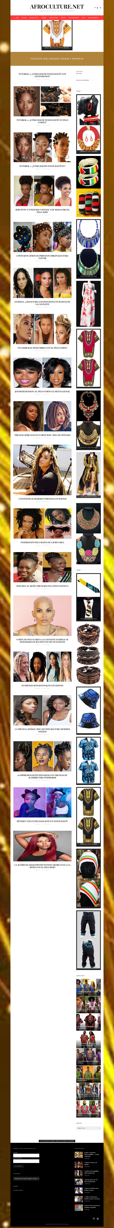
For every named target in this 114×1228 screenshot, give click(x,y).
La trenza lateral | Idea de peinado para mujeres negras (42, 730)
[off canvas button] (14, 8)
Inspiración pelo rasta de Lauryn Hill (42, 542)
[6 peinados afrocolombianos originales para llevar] (42, 237)
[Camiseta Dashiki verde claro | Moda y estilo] (88, 1074)
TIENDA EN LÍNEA (53, 17)
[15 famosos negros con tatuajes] (79, 1164)
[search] (100, 7)
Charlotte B (46, 79)
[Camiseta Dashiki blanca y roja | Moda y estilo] (88, 1004)
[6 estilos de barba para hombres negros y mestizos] (79, 1199)
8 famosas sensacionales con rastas (42, 685)
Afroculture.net (57, 6)
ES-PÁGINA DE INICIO (18, 1190)
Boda (83, 17)
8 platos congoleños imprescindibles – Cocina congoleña (91, 1154)
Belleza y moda (34, 17)
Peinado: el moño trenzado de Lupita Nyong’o (42, 586)
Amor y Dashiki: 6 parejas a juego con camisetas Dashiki (88, 1044)
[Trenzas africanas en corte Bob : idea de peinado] (42, 416)
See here (66, 47)
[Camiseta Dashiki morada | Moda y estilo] (88, 1056)
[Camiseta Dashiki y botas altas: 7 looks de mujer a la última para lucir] (88, 1091)
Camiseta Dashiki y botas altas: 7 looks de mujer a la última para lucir (88, 1095)
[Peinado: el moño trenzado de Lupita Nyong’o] (42, 567)
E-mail (15, 1152)
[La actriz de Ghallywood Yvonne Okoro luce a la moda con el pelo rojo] (42, 846)
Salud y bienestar (93, 17)
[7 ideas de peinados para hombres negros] (79, 1190)
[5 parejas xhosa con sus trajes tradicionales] (79, 1182)
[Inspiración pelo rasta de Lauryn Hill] (42, 523)
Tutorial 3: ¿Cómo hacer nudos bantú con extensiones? (42, 75)
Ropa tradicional (74, 17)
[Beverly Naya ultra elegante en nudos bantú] (42, 802)
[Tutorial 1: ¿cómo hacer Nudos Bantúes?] (42, 147)
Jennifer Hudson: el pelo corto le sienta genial (42, 391)
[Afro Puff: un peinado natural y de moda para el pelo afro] (42, 191)
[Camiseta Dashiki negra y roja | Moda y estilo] (88, 1022)
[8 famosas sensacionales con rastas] (42, 666)
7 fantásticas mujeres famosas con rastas (42, 498)
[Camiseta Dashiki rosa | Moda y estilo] (88, 1109)
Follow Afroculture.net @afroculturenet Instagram (57, 1140)
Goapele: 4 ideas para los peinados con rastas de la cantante (42, 302)
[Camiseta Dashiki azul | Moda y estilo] (88, 987)
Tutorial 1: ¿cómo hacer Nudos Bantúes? (42, 166)
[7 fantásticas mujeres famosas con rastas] (42, 470)
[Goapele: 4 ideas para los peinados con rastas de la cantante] (42, 283)
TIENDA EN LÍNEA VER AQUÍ (88, 151)
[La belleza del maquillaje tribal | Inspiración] (79, 1173)
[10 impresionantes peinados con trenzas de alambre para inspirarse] (42, 756)
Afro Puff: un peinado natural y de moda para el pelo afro (42, 210)
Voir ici (47, 47)
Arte (17, 17)
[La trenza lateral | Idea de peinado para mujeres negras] (42, 710)
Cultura (24, 17)
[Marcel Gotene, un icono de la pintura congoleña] (79, 1207)
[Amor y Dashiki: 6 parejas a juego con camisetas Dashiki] (88, 1039)
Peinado (63, 17)
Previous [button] (78, 653)
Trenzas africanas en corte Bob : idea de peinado (42, 435)
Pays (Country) (17, 1158)
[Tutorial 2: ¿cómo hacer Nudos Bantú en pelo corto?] (42, 101)
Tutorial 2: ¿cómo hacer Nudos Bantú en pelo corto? (42, 121)
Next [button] (99, 653)
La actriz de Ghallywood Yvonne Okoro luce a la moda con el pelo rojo (42, 866)
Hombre (44, 17)
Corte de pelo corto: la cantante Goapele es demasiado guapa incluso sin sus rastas (42, 640)
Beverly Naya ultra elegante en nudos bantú (42, 821)
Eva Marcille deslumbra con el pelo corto (42, 347)
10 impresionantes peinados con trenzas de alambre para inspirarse (42, 776)
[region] (57, 34)
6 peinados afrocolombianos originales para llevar (42, 256)
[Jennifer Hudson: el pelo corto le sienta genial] (42, 372)
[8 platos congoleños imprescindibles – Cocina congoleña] (79, 1154)
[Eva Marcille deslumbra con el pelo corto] (42, 329)
